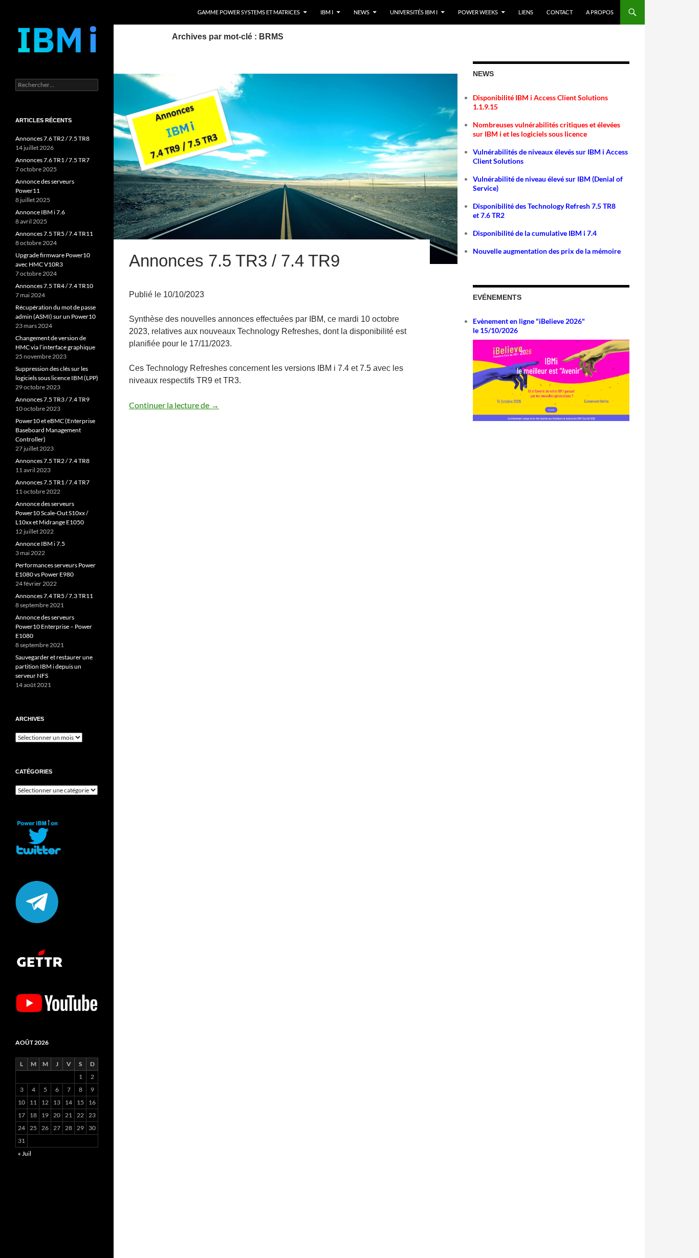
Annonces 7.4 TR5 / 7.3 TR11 (54, 596)
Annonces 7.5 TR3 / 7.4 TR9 (234, 260)
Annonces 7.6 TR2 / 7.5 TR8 (52, 138)
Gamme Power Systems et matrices (249, 12)
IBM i (326, 12)
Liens (525, 12)
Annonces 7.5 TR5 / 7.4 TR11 (54, 233)
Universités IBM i (414, 12)
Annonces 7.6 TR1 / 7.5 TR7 (52, 160)
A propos (600, 12)
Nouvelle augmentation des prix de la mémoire (547, 251)
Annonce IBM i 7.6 (40, 212)
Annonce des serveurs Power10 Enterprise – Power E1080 (53, 626)
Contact (560, 12)
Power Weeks (478, 12)
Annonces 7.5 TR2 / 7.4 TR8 (52, 461)
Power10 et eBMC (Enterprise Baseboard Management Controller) (55, 430)
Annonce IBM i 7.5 (40, 543)
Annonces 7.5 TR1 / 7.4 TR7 (52, 482)
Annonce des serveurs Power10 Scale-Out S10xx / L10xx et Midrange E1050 (51, 513)
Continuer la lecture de (174, 405)
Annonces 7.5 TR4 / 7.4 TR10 (54, 286)
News (361, 12)
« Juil (24, 1153)
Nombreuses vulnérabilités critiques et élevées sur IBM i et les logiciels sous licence (546, 129)
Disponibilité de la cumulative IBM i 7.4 (535, 233)
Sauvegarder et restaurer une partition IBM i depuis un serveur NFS (54, 666)
